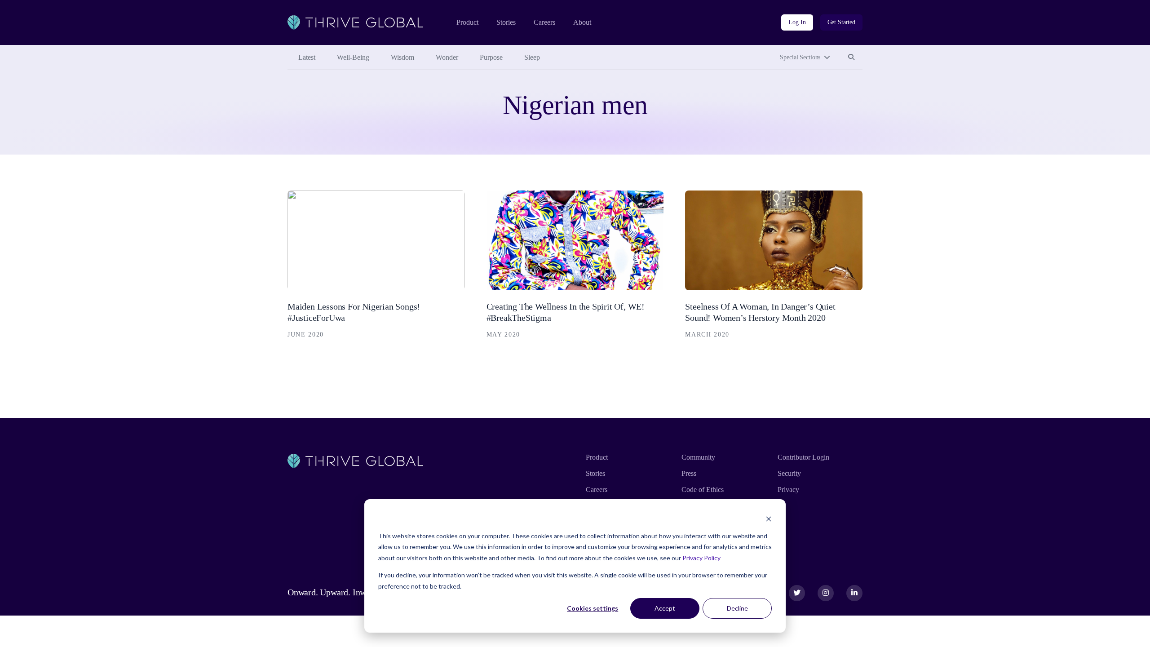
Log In (796, 22)
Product (467, 22)
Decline (737, 608)
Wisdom (402, 57)
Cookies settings (592, 608)
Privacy (788, 489)
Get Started (841, 22)
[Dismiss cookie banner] (768, 518)
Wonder (447, 57)
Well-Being (353, 57)
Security (789, 473)
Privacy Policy (701, 558)
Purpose (491, 57)
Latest (306, 57)
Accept (665, 608)
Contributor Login (803, 457)
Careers (544, 22)
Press (688, 473)
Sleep (532, 57)
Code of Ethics (702, 489)
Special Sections (800, 57)
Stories (506, 22)
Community (698, 457)
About (582, 22)
